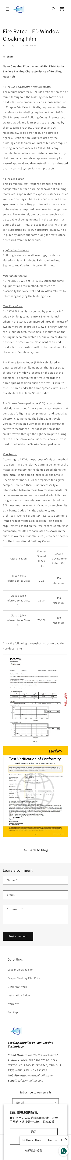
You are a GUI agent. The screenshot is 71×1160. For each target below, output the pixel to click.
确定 (34, 1131)
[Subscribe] (54, 1102)
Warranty (13, 1004)
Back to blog (38, 850)
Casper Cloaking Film (21, 969)
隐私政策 (49, 1122)
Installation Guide (19, 995)
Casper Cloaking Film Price (24, 978)
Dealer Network (17, 987)
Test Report (15, 1012)
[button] (7, 9)
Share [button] (10, 56)
